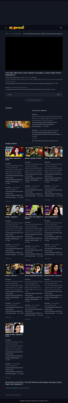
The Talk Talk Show (16, 34)
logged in (15, 388)
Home (7, 34)
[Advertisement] (34, 12)
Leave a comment (35, 100)
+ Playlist (9, 94)
